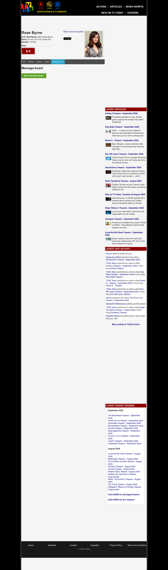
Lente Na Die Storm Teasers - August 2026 (124, 455)
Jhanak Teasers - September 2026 (123, 428)
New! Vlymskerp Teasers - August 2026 (123, 180)
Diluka (109, 297)
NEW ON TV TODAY (112, 12)
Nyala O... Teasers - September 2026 (121, 140)
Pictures (31, 62)
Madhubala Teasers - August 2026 (123, 458)
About (30, 545)
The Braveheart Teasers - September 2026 (124, 416)
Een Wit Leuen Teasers (120, 294)
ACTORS (101, 6)
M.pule (109, 253)
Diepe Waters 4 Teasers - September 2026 (124, 207)
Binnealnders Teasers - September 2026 (125, 425)
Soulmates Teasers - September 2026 (124, 423)
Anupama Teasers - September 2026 (122, 218)
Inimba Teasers (116, 268)
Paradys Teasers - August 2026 (121, 466)
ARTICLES (116, 6)
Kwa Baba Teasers (114, 276)
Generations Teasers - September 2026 (123, 167)
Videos (47, 62)
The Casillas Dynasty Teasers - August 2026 (125, 462)
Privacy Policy (116, 545)
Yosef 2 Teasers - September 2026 (123, 440)
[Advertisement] (84, 23)
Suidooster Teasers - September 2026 (124, 443)
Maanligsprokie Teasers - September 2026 (124, 432)
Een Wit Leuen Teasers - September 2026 (124, 153)
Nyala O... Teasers (114, 285)
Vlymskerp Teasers (118, 312)
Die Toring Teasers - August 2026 (122, 484)
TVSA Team (111, 263)
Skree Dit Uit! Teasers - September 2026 (125, 420)
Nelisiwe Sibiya (113, 315)
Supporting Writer (113, 257)
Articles (39, 62)
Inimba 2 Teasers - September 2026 (121, 113)
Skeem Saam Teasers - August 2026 (124, 471)
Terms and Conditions (137, 545)
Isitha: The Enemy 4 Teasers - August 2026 (124, 480)
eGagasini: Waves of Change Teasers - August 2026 (125, 488)
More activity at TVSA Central (125, 324)
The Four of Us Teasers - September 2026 (124, 299)
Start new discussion (34, 75)
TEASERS (132, 12)
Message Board (58, 62)
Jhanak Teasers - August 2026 (121, 469)
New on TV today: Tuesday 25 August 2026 (125, 194)
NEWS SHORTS (135, 6)
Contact (73, 545)
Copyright (94, 545)
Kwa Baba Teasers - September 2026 (122, 126)
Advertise (52, 545)
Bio (24, 62)
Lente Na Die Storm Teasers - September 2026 (124, 233)
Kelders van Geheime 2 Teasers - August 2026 (122, 475)
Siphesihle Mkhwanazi (116, 303)
